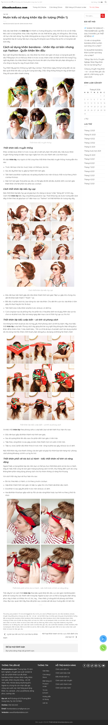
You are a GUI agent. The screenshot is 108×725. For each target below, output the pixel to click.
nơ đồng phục (16, 624)
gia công (58, 616)
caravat (72, 614)
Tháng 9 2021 (89, 159)
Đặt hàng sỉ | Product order (75, 7)
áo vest (42, 614)
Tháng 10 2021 (89, 155)
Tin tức (5, 14)
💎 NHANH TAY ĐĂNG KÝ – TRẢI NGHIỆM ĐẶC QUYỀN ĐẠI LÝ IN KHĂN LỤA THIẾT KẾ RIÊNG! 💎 (94, 32)
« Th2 (86, 119)
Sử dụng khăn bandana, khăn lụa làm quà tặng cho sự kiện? (93, 52)
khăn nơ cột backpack (47, 620)
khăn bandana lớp (36, 618)
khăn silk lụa (34, 622)
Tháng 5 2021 (89, 175)
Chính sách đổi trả (62, 669)
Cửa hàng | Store (55, 7)
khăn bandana (25, 618)
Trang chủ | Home (39, 7)
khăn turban (49, 622)
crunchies (52, 616)
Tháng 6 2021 (89, 171)
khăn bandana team (63, 618)
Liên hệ (45, 703)
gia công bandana (67, 616)
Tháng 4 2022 (89, 139)
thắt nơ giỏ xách (50, 627)
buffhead (48, 614)
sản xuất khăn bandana (55, 624)
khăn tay (41, 622)
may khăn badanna (59, 622)
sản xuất (24, 624)
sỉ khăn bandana (69, 624)
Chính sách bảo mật (63, 673)
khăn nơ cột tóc (11, 622)
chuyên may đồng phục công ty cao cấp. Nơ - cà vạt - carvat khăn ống (25, 616)
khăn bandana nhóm (49, 618)
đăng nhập (17, 651)
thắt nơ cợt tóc (31, 627)
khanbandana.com (65, 722)
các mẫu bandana (63, 614)
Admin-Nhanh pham (26, 23)
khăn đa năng (22, 620)
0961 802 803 (13, 705)
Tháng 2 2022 (89, 143)
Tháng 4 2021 (89, 179)
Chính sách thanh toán (64, 684)
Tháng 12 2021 (89, 147)
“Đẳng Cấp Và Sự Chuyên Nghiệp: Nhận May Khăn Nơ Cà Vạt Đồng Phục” (94, 62)
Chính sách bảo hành (63, 688)
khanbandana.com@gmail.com (18, 709)
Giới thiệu (46, 671)
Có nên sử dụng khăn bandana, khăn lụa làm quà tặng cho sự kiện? (93, 43)
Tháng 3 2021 (89, 184)
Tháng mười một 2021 (92, 151)
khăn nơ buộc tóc (33, 620)
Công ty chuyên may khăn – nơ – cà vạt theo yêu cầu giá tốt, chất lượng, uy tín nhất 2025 (94, 73)
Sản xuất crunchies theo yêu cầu (37, 624)
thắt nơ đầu (41, 627)
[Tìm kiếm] (105, 2)
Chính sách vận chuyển (64, 680)
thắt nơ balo (16, 627)
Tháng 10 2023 (90, 135)
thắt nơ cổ (23, 627)
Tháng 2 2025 (89, 130)
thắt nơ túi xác (60, 627)
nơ (10, 624)
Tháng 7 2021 (89, 167)
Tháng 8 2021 (89, 163)
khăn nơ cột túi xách (23, 622)
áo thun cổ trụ (35, 614)
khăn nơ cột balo (59, 620)
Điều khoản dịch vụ (62, 677)
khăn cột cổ (14, 620)
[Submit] (103, 16)
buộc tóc (54, 614)
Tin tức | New (94, 7)
